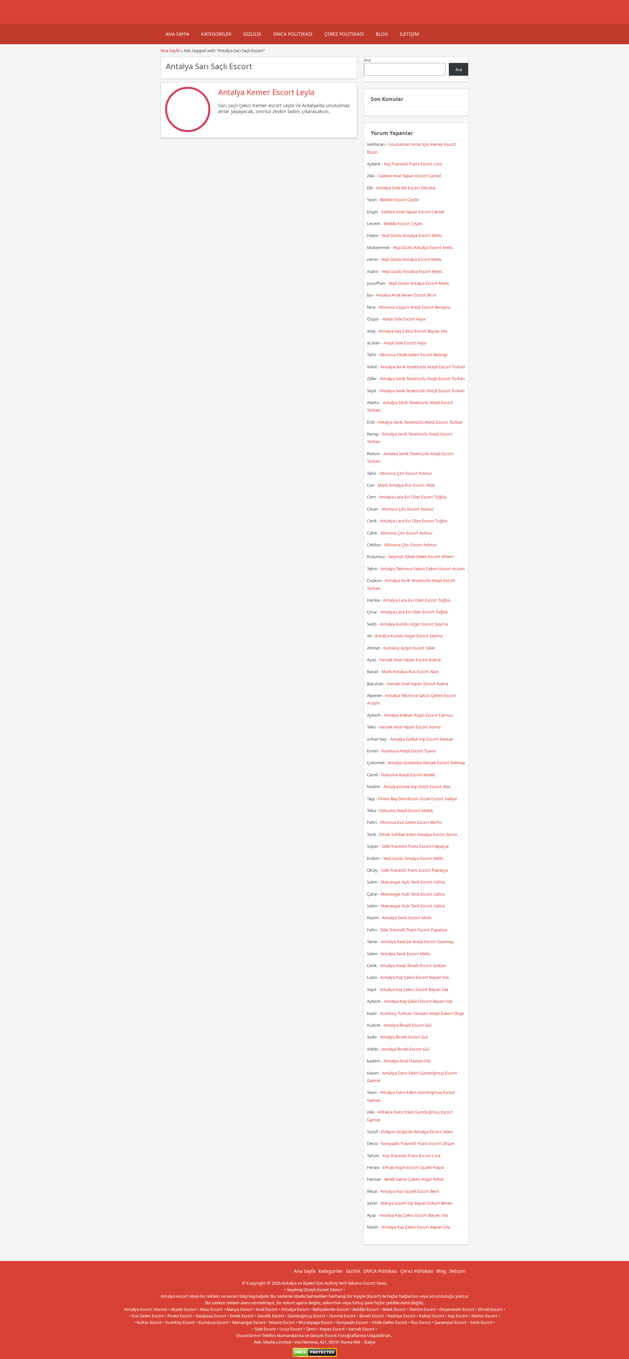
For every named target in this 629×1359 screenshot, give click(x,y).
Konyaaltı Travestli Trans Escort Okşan (417, 1143)
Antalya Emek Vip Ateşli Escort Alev (417, 786)
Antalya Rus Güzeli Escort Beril (409, 1191)
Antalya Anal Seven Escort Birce (406, 295)
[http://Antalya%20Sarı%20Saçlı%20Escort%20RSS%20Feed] (348, 65)
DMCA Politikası (293, 34)
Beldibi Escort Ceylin (399, 200)
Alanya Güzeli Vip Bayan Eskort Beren (416, 1203)
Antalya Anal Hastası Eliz (407, 1061)
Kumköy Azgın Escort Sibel (409, 648)
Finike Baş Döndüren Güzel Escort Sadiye (417, 799)
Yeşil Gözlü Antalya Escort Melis (411, 235)
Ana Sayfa (177, 34)
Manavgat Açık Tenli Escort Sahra (413, 882)
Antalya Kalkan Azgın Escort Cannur (418, 715)
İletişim (409, 34)
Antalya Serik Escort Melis (406, 918)
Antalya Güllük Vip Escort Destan (421, 739)
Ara (367, 60)
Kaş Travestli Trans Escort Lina (413, 164)
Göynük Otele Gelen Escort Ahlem (421, 556)
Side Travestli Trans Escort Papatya (415, 846)
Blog (382, 34)
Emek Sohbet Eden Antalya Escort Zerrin (418, 834)
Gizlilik (252, 34)
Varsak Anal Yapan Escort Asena (410, 660)
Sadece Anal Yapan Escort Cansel (409, 176)
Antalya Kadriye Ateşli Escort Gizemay (417, 941)
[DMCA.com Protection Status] (315, 1355)
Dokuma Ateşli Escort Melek (408, 775)
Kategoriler (216, 34)
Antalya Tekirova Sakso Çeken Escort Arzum (422, 569)
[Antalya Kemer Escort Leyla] (187, 130)
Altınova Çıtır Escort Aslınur (406, 473)
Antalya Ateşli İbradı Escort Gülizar (413, 965)
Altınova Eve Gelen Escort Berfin (411, 822)
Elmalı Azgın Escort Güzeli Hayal (413, 1167)
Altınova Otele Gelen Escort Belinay (414, 355)
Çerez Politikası (344, 34)
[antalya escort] (169, 21)
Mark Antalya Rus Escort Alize (406, 485)
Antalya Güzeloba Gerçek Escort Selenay (426, 763)
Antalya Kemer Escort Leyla (266, 92)
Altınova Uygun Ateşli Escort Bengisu (414, 307)
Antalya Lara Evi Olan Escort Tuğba (412, 497)
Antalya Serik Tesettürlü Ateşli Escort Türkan (422, 367)
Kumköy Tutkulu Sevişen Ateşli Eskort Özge (422, 1013)
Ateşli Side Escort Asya (403, 319)
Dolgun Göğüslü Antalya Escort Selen (417, 1132)
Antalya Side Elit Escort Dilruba (405, 188)
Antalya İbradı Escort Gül (407, 1025)
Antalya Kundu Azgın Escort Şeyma (414, 624)
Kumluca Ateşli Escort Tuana (408, 751)
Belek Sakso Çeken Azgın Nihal (413, 1179)
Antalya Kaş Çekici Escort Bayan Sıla (413, 331)
